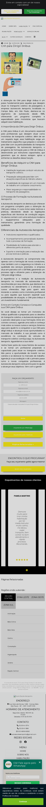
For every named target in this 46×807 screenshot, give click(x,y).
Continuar (23, 802)
